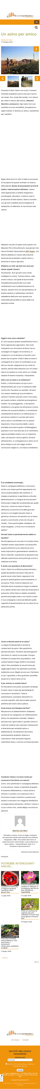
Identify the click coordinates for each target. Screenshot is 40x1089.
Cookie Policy (17, 1083)
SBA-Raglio (30, 251)
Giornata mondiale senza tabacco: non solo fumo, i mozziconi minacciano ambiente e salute (9, 943)
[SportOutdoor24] (20, 15)
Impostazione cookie (20, 1044)
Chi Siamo (15, 1040)
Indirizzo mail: (20, 1057)
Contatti (25, 1040)
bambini (5, 958)
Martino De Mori (6, 40)
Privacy (1, 1078)
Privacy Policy (7, 1083)
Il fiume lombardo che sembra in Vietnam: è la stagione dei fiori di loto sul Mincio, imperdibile (30, 888)
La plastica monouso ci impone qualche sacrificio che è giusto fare (9, 889)
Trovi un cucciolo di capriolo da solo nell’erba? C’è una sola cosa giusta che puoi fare (30, 914)
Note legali (20, 1085)
